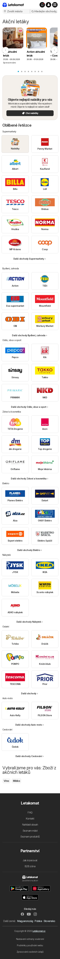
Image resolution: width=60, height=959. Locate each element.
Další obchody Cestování (29, 756)
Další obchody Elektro (28, 550)
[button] (48, 5)
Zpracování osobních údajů (30, 951)
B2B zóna (30, 866)
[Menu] (55, 5)
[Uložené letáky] (42, 5)
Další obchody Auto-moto (28, 724)
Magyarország (25, 921)
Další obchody (28, 693)
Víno (6, 780)
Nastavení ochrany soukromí (30, 939)
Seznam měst (30, 830)
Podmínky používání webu (30, 945)
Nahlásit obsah (30, 824)
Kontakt (30, 818)
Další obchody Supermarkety (28, 258)
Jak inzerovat (30, 860)
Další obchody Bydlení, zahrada (28, 335)
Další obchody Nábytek (28, 621)
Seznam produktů (30, 836)
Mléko (16, 780)
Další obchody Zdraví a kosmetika (29, 478)
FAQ (30, 812)
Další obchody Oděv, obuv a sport (28, 407)
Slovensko (49, 921)
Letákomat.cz (38, 931)
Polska (38, 921)
